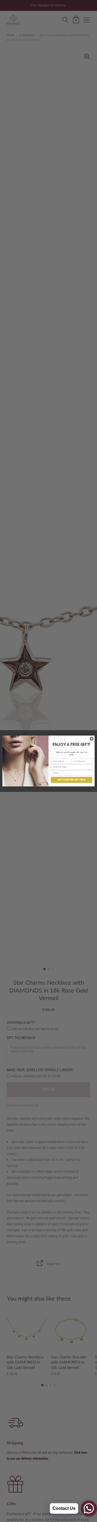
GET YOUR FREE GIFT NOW (72, 779)
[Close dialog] (91, 739)
